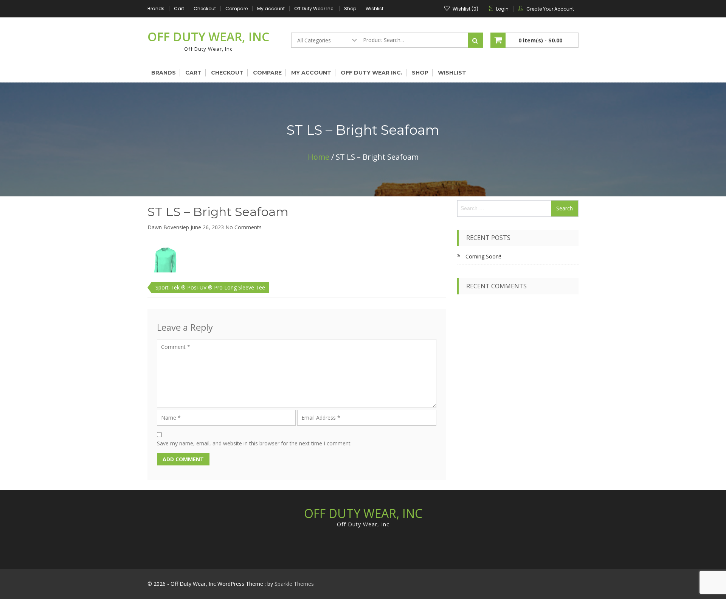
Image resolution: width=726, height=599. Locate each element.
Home (318, 157)
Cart (179, 8)
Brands (155, 8)
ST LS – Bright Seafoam (218, 211)
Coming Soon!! (483, 256)
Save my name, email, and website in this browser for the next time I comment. (254, 443)
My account (271, 8)
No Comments (243, 227)
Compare (236, 8)
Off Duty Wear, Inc (208, 36)
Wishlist (374, 8)
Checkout (205, 8)
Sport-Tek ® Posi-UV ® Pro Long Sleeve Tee (210, 287)
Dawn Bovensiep (168, 227)
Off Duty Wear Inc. (314, 8)
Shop (350, 8)
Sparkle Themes (294, 583)
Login (502, 9)
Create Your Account (550, 9)
